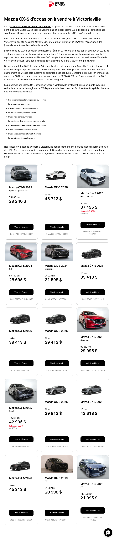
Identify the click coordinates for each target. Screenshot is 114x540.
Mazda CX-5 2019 (56, 478)
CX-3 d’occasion (80, 30)
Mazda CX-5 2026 (56, 187)
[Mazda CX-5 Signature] (57, 252)
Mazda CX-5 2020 (91, 484)
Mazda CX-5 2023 (91, 337)
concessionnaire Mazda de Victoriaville (30, 26)
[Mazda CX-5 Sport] (21, 391)
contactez (100, 150)
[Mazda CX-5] (57, 175)
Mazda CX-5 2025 (91, 193)
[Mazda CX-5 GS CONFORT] (93, 176)
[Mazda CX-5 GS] (21, 252)
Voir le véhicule (21, 227)
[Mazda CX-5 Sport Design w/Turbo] (21, 173)
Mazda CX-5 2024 (20, 266)
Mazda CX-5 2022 (20, 187)
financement (23, 33)
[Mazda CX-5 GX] (57, 464)
